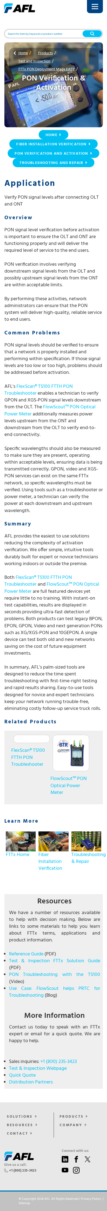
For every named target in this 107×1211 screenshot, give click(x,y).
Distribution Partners (31, 1082)
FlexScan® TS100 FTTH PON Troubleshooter (38, 390)
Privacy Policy (91, 1199)
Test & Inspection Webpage (38, 1069)
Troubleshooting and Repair (51, 163)
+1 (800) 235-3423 (58, 1062)
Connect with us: (75, 1151)
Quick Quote (22, 1075)
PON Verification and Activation (51, 154)
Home (23, 53)
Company (71, 1125)
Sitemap (24, 1203)
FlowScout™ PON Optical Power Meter (49, 410)
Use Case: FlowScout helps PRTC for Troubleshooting (54, 992)
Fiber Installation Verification (51, 144)
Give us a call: (15, 1165)
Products (45, 53)
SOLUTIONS (20, 1117)
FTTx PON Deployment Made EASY (46, 69)
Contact (17, 1134)
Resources (20, 1125)
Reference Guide (26, 954)
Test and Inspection (34, 61)
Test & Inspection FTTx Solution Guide (54, 961)
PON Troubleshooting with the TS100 (54, 975)
